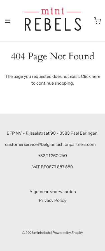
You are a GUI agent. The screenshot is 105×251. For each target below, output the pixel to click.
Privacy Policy (52, 200)
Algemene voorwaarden (52, 191)
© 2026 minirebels (36, 232)
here (96, 76)
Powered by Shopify (68, 232)
